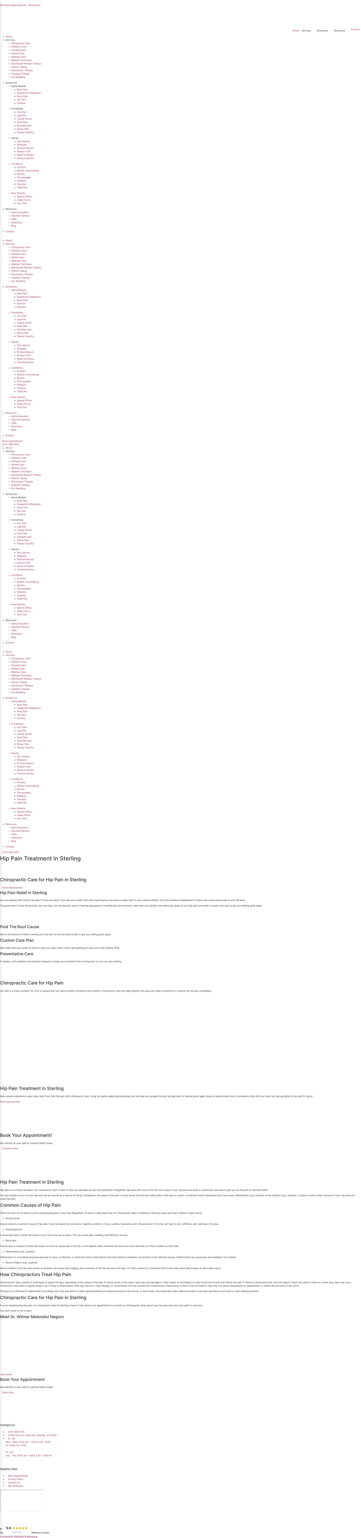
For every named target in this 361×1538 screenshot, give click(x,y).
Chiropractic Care (20, 43)
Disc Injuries (23, 141)
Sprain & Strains (25, 154)
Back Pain (22, 89)
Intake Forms (24, 199)
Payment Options (20, 215)
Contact (10, 231)
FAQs (14, 219)
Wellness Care (18, 56)
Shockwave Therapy (22, 70)
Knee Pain (22, 122)
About (9, 36)
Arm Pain (22, 112)
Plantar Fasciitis (25, 132)
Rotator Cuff (23, 151)
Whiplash (22, 144)
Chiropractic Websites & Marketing (18, 1536)
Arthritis (21, 167)
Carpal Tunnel (24, 118)
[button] (180, 237)
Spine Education (20, 212)
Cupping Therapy (20, 73)
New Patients (18, 193)
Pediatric (21, 180)
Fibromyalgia (24, 177)
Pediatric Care (19, 46)
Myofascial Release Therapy (26, 63)
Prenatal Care (18, 50)
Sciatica (21, 103)
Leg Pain (21, 115)
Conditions (17, 163)
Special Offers (24, 196)
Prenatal (21, 184)
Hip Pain (21, 99)
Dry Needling (18, 77)
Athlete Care (18, 53)
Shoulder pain (24, 125)
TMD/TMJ (22, 187)
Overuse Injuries (25, 158)
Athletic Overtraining (28, 170)
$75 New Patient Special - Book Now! (20, 5)
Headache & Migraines (29, 92)
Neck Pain (22, 96)
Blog (13, 225)
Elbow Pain (23, 128)
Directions (16, 222)
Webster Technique (21, 60)
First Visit (22, 203)
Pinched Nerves (25, 148)
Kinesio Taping (19, 66)
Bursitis (21, 174)
